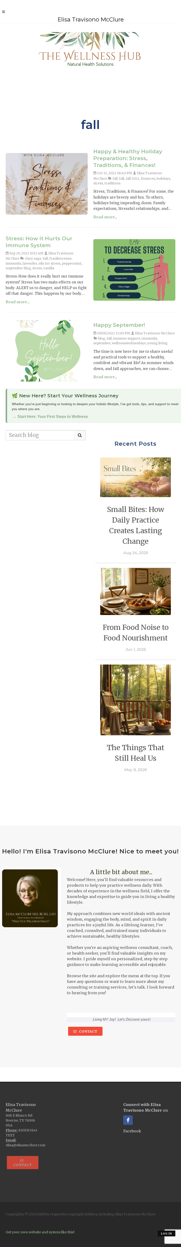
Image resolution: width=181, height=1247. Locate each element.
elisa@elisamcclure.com (25, 1145)
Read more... (105, 217)
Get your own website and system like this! (40, 1232)
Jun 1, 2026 (135, 649)
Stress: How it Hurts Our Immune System (39, 242)
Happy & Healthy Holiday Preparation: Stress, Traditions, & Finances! (127, 158)
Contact (87, 1031)
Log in (166, 1233)
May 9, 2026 (135, 770)
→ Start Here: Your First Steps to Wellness (50, 417)
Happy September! (119, 325)
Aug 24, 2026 (135, 553)
